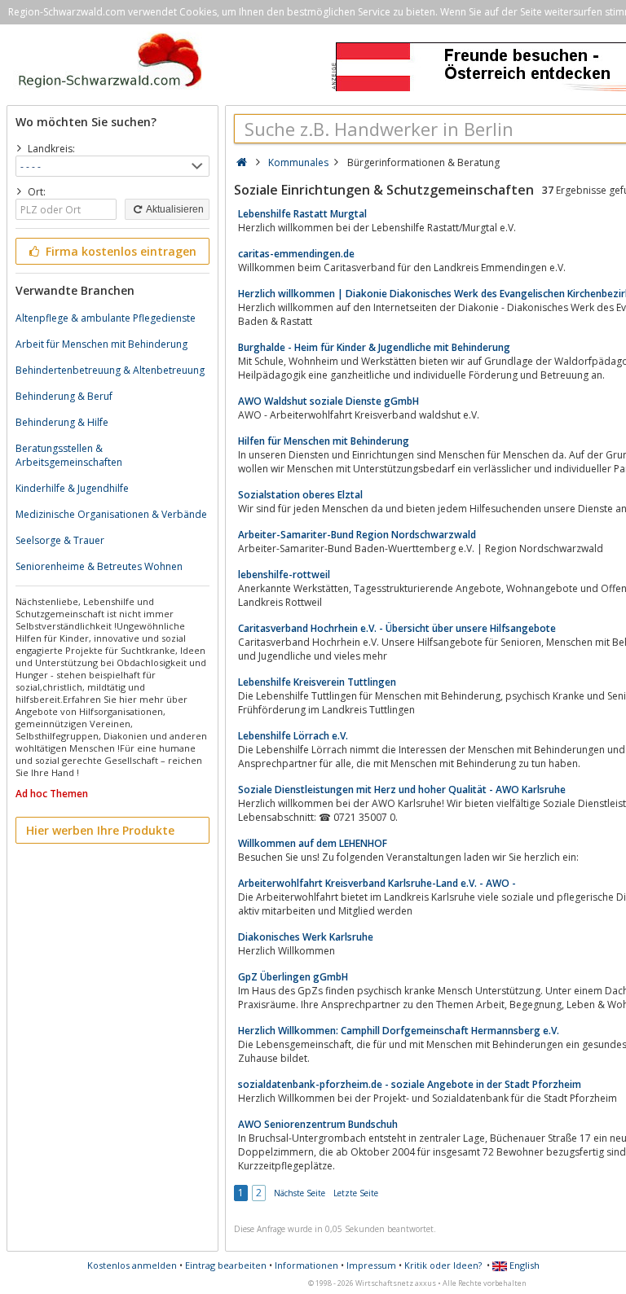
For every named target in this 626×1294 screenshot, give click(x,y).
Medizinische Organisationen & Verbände (111, 514)
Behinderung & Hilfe (61, 422)
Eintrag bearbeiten (226, 1265)
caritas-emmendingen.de (296, 254)
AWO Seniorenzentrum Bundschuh (318, 1124)
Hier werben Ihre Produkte (100, 830)
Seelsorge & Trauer (59, 540)
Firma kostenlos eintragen (119, 251)
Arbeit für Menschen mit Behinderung (101, 344)
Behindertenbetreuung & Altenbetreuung (110, 370)
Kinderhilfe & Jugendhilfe (72, 488)
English (523, 1265)
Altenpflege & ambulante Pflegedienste (105, 318)
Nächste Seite (299, 1193)
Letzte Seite (355, 1193)
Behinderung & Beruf (63, 396)
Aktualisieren (174, 209)
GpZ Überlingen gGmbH (293, 977)
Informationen (306, 1265)
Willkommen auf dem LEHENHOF (312, 843)
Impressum (371, 1265)
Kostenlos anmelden (132, 1265)
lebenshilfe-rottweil (284, 574)
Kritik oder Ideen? (443, 1265)
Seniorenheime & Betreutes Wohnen (99, 566)
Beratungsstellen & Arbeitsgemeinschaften (68, 455)
